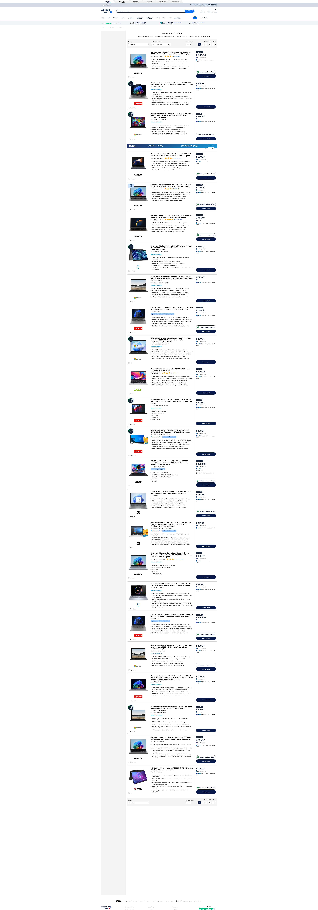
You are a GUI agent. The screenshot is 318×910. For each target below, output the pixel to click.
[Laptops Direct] (107, 2)
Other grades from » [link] (206, 134)
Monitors (115, 17)
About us (174, 909)
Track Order (209, 12)
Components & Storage (149, 17)
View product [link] (206, 76)
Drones (169, 17)
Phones (158, 17)
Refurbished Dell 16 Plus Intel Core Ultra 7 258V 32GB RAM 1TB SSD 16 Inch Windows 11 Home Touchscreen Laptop (171, 585)
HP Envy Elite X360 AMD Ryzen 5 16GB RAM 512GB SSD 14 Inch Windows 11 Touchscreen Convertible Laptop (171, 492)
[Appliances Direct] (122, 2)
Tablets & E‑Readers (130, 17)
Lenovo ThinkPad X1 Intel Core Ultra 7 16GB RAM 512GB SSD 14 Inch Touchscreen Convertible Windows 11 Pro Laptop (172, 308)
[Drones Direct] (136, 1)
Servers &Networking (177, 17)
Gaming (123, 17)
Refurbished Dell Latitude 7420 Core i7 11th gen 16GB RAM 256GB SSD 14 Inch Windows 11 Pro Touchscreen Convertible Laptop (171, 248)
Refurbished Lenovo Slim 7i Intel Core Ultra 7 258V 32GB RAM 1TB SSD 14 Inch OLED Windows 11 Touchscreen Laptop (172, 84)
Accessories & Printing (139, 17)
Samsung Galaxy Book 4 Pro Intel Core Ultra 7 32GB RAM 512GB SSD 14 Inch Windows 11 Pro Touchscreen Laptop (171, 155)
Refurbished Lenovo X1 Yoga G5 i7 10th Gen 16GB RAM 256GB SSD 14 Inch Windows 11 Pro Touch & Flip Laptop (170, 431)
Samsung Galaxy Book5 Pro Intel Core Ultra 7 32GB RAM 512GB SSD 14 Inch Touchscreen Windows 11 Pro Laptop (171, 53)
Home (102, 27)
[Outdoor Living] (175, 1)
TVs (164, 17)
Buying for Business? (106, 5)
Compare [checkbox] (132, 77)
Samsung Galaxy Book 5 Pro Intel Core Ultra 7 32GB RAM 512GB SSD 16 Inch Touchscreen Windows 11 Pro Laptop (171, 185)
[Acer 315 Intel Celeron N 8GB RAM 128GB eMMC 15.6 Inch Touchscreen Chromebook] (138, 387)
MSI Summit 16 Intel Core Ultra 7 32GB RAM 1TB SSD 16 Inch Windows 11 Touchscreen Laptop (172, 769)
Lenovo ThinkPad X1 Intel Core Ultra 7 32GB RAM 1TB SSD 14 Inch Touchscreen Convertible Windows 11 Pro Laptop (172, 615)
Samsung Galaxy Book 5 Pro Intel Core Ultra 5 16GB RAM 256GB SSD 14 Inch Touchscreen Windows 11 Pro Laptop (171, 738)
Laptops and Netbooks (112, 27)
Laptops (103, 17)
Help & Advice (204, 17)
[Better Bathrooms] (149, 1)
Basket (215, 12)
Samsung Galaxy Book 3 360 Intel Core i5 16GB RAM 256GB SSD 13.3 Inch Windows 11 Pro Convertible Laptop (172, 216)
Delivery (150, 909)
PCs (109, 17)
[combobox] (155, 11)
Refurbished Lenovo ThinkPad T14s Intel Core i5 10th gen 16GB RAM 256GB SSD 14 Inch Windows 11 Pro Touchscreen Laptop (171, 401)
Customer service (129, 909)
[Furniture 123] (162, 1)
